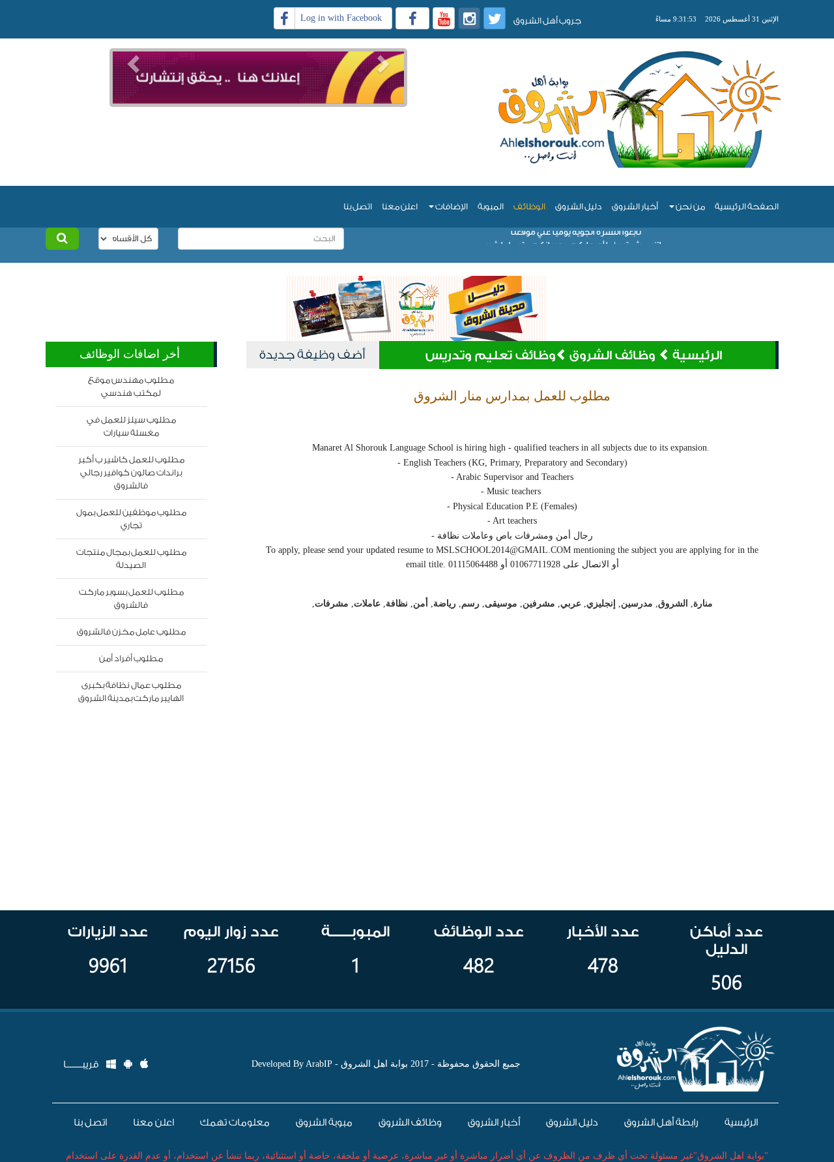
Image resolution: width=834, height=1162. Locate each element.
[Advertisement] (258, 126)
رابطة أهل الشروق (661, 1122)
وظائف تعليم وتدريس (490, 355)
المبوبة (491, 206)
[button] (131, 59)
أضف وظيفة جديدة (312, 355)
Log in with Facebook (341, 18)
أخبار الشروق (635, 206)
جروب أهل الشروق (547, 20)
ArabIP (319, 1064)
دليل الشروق (578, 206)
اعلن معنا (400, 206)
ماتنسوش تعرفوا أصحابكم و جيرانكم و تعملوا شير (575, 237)
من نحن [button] (689, 206)
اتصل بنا (357, 206)
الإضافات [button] (451, 206)
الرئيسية (697, 355)
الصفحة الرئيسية (747, 206)
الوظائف (529, 206)
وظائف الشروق (614, 355)
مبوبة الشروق (324, 1122)
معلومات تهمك (235, 1122)
